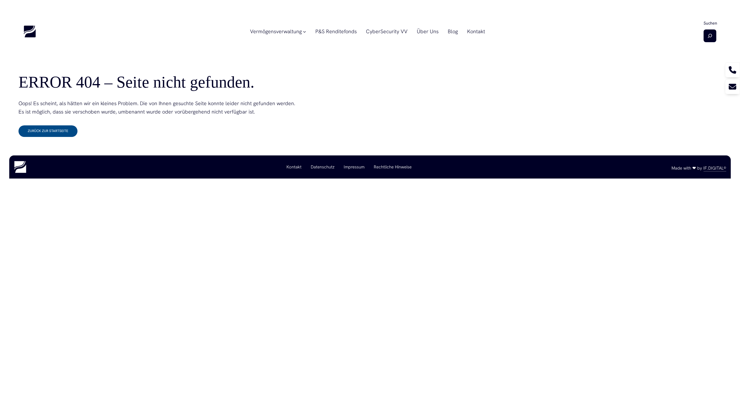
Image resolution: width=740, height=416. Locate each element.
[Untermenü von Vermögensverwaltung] (304, 31)
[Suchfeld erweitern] (710, 35)
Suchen (710, 23)
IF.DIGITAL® (714, 168)
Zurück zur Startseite (48, 131)
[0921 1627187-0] (732, 69)
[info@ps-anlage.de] (732, 86)
